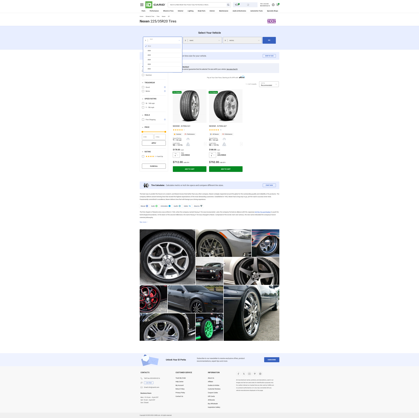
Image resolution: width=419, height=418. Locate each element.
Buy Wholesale (213, 403)
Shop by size (269, 56)
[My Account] (273, 4)
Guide (154, 206)
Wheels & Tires (150, 16)
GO (269, 40)
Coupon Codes (213, 392)
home (141, 16)
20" (169, 16)
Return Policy (180, 389)
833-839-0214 (265, 6)
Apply (154, 143)
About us (198, 206)
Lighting (190, 11)
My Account (180, 385)
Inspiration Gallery (214, 407)
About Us (211, 378)
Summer (178, 134)
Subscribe (272, 360)
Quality (177, 206)
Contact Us (179, 396)
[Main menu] (141, 4)
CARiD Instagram (260, 373)
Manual (144, 206)
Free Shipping (150, 120)
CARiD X (244, 373)
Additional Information (165, 206)
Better (148, 91)
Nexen (164, 16)
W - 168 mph (150, 103)
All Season (216, 134)
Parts (143, 11)
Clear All (154, 166)
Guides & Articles (213, 385)
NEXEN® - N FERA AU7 (218, 126)
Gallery (187, 206)
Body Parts (201, 11)
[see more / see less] (144, 222)
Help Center (179, 381)
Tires (158, 16)
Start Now (269, 185)
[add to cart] (189, 169)
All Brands (211, 400)
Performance (154, 11)
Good (148, 87)
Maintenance (223, 11)
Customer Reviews (214, 389)
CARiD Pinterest (254, 373)
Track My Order (181, 378)
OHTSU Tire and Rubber (263, 212)
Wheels (165, 11)
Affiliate (210, 381)
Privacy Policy (180, 392)
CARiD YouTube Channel (249, 373)
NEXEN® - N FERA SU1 (181, 126)
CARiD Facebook (238, 373)
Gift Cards (211, 396)
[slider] (142, 132)
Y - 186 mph (150, 107)
